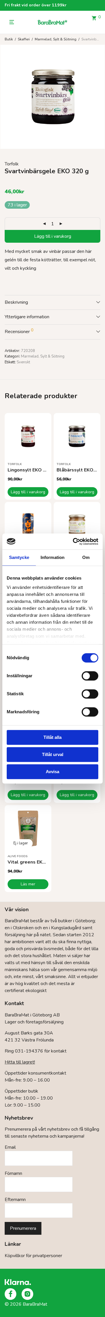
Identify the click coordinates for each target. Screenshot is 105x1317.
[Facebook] (10, 1294)
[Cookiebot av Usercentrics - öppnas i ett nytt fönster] (74, 541)
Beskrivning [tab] (16, 302)
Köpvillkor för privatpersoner (33, 1255)
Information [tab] (52, 557)
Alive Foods (18, 856)
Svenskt (23, 362)
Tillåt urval (52, 754)
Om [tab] (86, 557)
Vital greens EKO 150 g (34, 862)
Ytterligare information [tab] (27, 317)
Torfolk (12, 164)
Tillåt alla (52, 737)
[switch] (90, 675)
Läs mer (28, 884)
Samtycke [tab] (19, 557)
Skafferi (24, 39)
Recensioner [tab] (19, 331)
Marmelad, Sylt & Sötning (55, 39)
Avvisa (52, 771)
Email (10, 1147)
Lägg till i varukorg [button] (28, 492)
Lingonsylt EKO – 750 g (33, 470)
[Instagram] (27, 1294)
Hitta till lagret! (20, 1062)
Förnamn (13, 1173)
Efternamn (15, 1199)
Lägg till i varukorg (52, 236)
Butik (9, 39)
